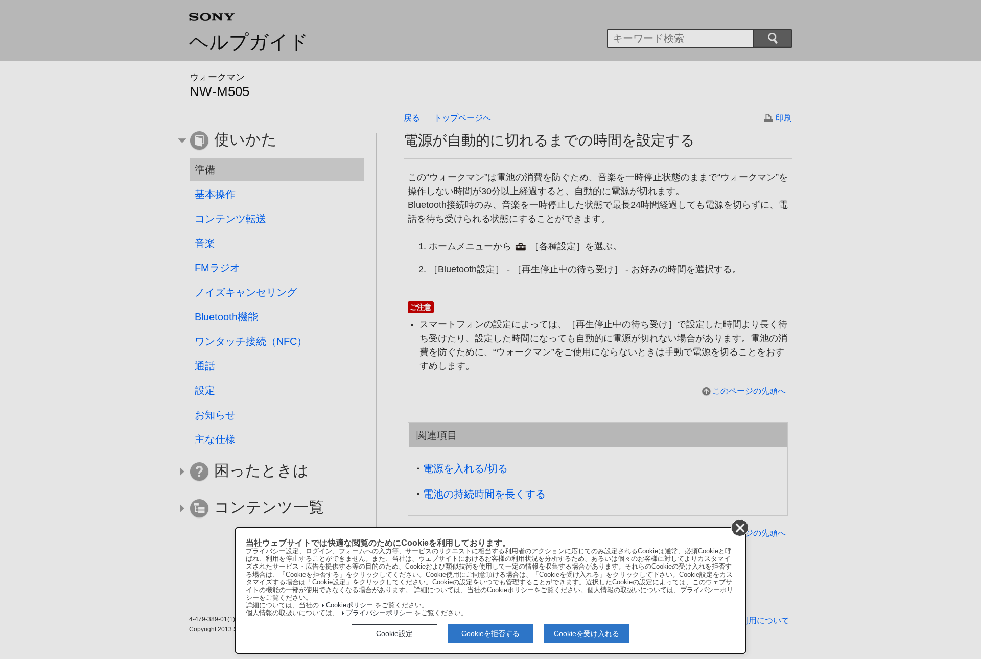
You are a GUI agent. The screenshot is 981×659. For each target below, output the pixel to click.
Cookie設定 (394, 633)
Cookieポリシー (349, 605)
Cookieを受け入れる (586, 633)
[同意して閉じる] (740, 527)
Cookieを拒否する (490, 633)
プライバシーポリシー (379, 613)
